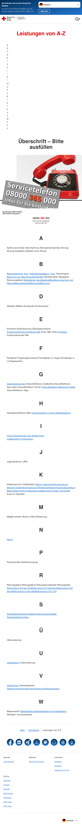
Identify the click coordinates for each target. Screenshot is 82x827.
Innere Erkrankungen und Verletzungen (25, 435)
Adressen (7, 780)
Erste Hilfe (36, 331)
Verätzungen (13, 685)
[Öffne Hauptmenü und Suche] (77, 19)
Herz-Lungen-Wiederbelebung (56, 412)
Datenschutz (8, 793)
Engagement (13, 331)
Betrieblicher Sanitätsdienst (37, 280)
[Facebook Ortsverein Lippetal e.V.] (10, 742)
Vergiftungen (27, 688)
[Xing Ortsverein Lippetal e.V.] (27, 742)
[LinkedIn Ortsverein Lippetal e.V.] (19, 742)
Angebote (58, 761)
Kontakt (6, 785)
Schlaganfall (26, 613)
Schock (35, 613)
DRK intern (7, 806)
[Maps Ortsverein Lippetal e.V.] (36, 742)
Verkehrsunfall (40, 688)
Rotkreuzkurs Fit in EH (45, 591)
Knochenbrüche (63, 487)
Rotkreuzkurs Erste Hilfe (23, 591)
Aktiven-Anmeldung (36, 761)
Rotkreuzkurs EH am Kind (19, 588)
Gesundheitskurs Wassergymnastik (58, 386)
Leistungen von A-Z (61, 770)
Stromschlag (23, 617)
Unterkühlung (13, 662)
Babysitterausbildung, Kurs (42, 273)
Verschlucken (53, 688)
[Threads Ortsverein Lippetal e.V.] (63, 742)
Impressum (7, 797)
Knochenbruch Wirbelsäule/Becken (39, 487)
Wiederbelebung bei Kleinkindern (51, 711)
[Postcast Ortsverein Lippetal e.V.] (71, 742)
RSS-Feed (7, 802)
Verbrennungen (14, 688)
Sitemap (6, 789)
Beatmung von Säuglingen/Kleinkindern (25, 276)
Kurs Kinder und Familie (59, 490)
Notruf (10, 539)
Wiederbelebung (28, 711)
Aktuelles (57, 766)
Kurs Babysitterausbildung (35, 490)
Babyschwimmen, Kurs (18, 273)
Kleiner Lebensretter (44, 484)
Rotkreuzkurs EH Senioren (44, 588)
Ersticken (62, 331)
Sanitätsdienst (13, 613)
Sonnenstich (44, 613)
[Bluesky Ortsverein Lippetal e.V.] (54, 742)
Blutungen (45, 283)
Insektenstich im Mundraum (20, 438)
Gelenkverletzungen (16, 383)
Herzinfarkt (37, 412)
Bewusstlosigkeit (22, 283)
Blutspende (35, 283)
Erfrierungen (25, 331)
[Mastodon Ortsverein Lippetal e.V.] (45, 742)
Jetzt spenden (8, 761)
